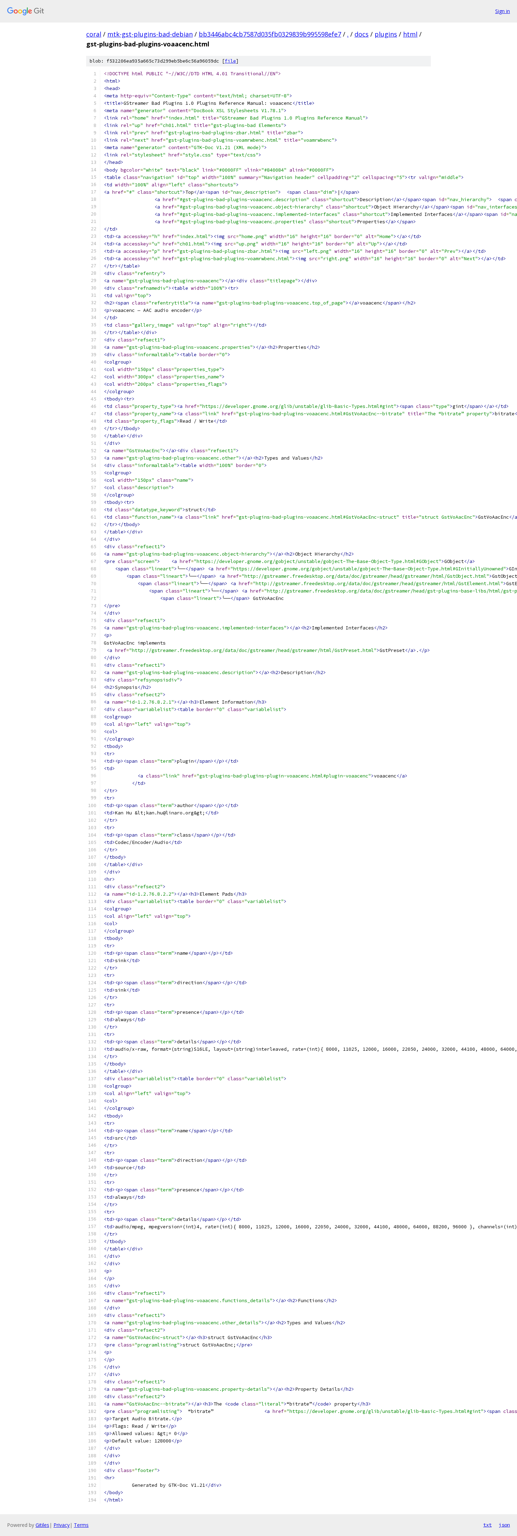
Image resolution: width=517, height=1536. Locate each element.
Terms (81, 1525)
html (410, 34)
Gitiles (42, 1525)
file (230, 61)
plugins (386, 34)
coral (93, 34)
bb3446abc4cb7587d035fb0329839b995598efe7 (270, 34)
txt (487, 1525)
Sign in (502, 11)
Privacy (61, 1525)
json (504, 1525)
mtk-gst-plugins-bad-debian (150, 34)
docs (362, 34)
